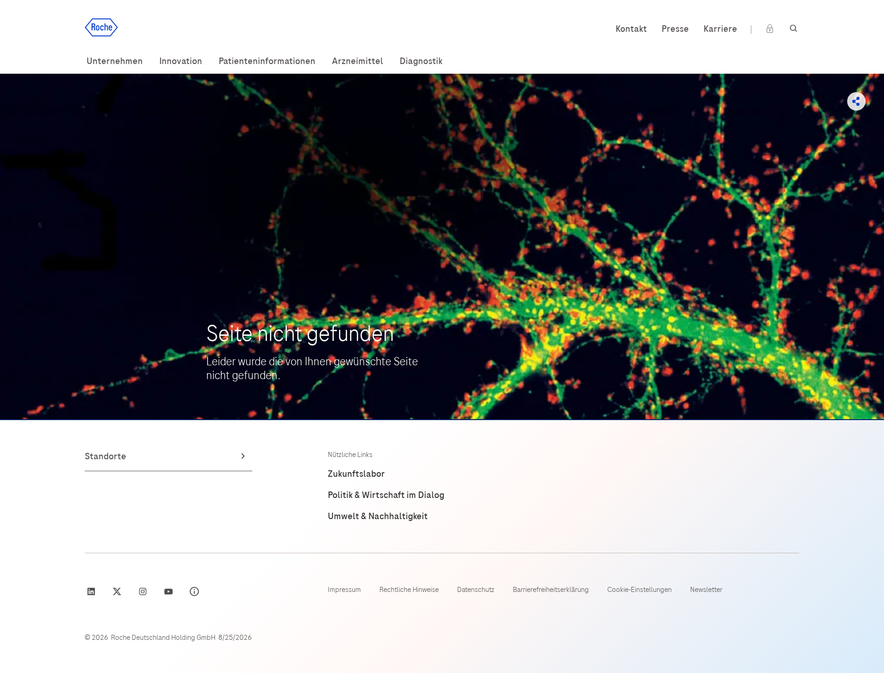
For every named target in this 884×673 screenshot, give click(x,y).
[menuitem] (115, 61)
